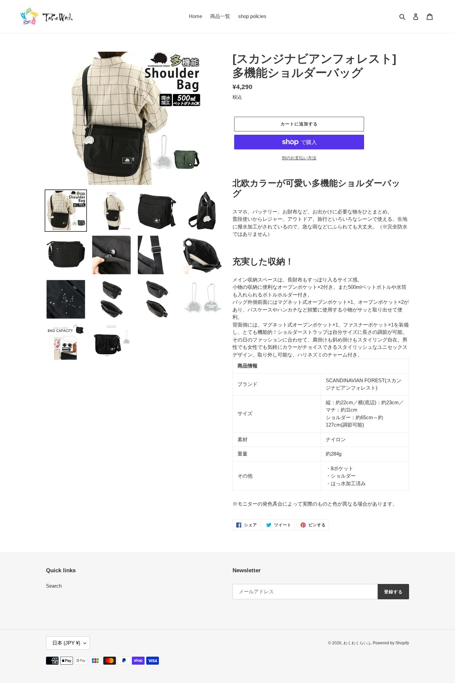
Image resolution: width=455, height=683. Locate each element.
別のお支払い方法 (299, 157)
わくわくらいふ (357, 643)
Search (54, 586)
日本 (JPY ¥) (66, 643)
